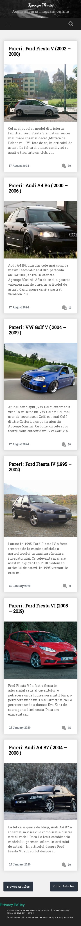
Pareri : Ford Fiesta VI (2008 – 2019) (38, 608)
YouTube (47, 917)
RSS (59, 917)
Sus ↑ (31, 913)
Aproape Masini (25, 910)
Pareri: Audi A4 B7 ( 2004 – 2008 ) (38, 750)
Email (70, 917)
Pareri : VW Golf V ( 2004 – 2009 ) (37, 329)
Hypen (21, 913)
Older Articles (63, 886)
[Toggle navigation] (9, 24)
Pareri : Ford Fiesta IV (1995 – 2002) (40, 466)
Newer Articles (18, 886)
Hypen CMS (63, 910)
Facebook (14, 917)
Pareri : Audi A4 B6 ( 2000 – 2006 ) (38, 188)
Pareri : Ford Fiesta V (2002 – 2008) (40, 51)
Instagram (31, 917)
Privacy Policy (12, 904)
